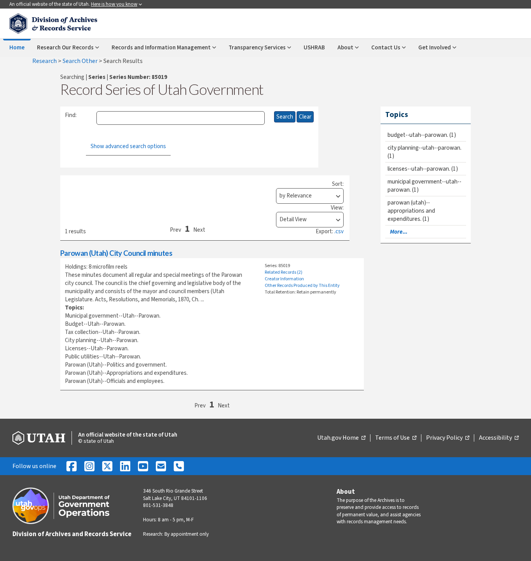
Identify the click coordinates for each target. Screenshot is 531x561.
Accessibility (499, 438)
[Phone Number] (179, 466)
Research (45, 61)
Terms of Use (395, 438)
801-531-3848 (158, 505)
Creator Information (284, 279)
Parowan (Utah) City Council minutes (116, 252)
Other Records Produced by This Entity (302, 285)
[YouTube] (143, 466)
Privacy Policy (447, 438)
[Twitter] (107, 466)
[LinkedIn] (125, 466)
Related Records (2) (283, 272)
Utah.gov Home (341, 438)
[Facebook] (71, 466)
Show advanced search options (128, 146)
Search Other (81, 61)
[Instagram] (89, 466)
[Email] (161, 466)
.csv (339, 231)
